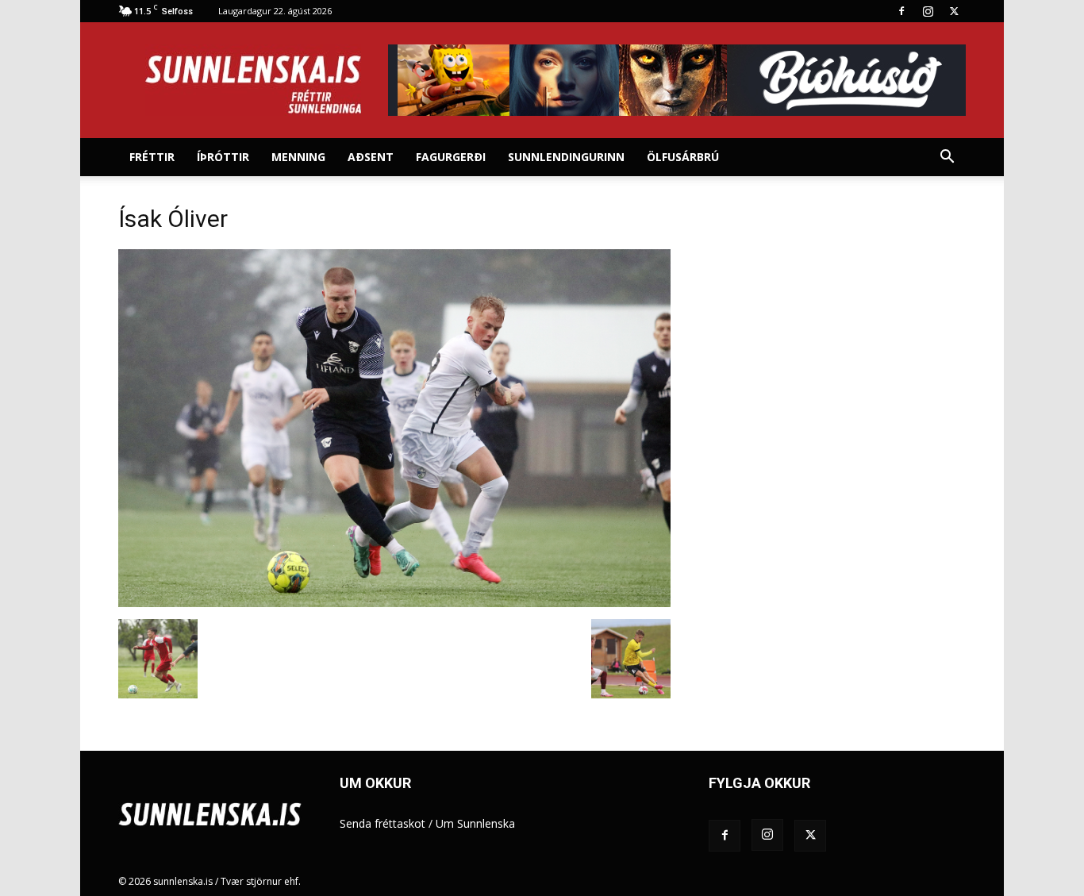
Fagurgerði (451, 156)
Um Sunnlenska (475, 823)
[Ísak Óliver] (394, 603)
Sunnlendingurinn (566, 156)
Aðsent (371, 156)
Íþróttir (223, 156)
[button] (947, 158)
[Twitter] (954, 11)
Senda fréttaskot (382, 823)
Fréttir (152, 156)
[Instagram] (928, 11)
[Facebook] (901, 11)
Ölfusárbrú (683, 156)
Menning (298, 156)
